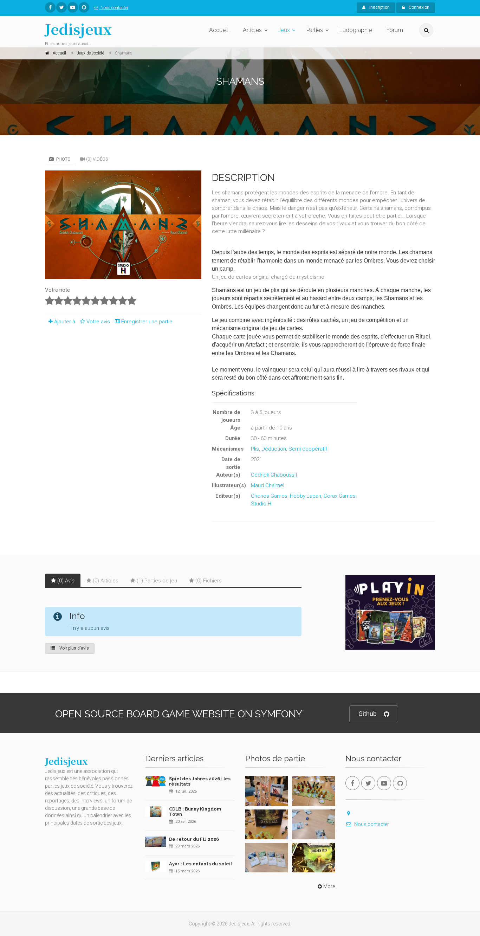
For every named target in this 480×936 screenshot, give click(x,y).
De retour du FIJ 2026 (194, 839)
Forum (395, 30)
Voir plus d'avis (73, 648)
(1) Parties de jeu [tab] (157, 580)
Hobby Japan (305, 496)
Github (367, 713)
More (329, 886)
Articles (252, 30)
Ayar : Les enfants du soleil (200, 863)
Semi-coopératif (307, 449)
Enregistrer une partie (147, 321)
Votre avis (98, 321)
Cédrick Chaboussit (274, 475)
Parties (314, 30)
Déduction (273, 449)
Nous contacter (113, 7)
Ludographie (355, 30)
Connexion (418, 7)
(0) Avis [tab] (65, 580)
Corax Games (340, 496)
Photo (63, 159)
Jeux (284, 30)
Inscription (379, 7)
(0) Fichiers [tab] (208, 580)
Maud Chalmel (267, 485)
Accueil (218, 30)
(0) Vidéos (97, 159)
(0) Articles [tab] (105, 580)
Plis (255, 449)
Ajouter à (64, 321)
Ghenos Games (269, 496)
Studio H (261, 504)
